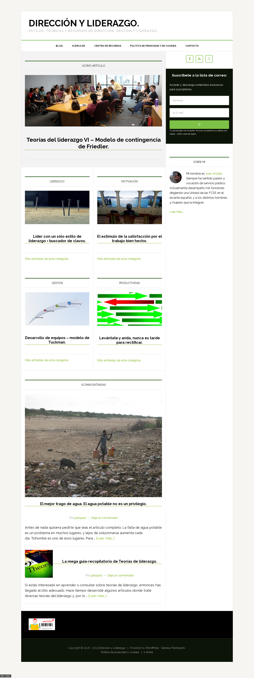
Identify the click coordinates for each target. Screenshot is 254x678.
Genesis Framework (173, 647)
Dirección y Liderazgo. (84, 23)
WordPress (152, 647)
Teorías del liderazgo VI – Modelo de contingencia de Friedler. (93, 143)
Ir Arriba (148, 652)
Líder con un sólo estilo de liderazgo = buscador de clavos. (57, 238)
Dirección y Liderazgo (112, 647)
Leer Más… (177, 212)
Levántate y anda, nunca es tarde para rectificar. (129, 340)
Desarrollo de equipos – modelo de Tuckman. (57, 340)
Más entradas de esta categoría (46, 259)
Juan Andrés (213, 173)
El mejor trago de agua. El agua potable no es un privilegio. (93, 504)
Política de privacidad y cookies (120, 652)
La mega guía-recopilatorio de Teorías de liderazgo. (109, 561)
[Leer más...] (105, 538)
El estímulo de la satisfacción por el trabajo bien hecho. (129, 238)
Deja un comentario (104, 518)
